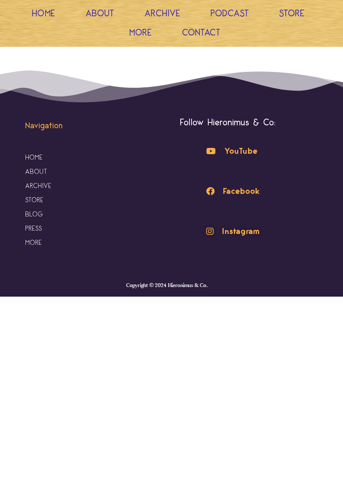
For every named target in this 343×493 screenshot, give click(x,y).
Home (43, 13)
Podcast (229, 13)
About (99, 13)
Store (292, 13)
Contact (201, 32)
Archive (162, 13)
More (140, 32)
